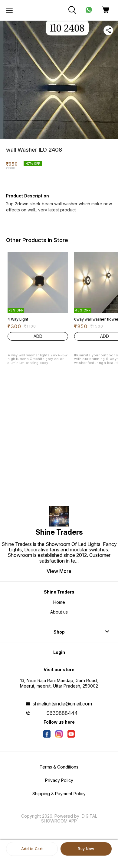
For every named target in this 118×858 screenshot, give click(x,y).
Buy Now (86, 848)
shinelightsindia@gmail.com (62, 703)
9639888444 (62, 713)
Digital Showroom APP (69, 818)
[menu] (9, 10)
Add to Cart (32, 848)
